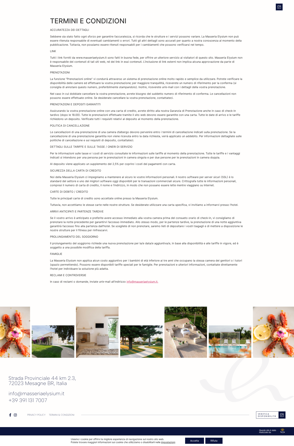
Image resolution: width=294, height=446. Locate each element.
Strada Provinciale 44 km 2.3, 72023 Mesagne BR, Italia (42, 380)
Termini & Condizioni (61, 414)
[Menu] (13, 4)
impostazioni (168, 442)
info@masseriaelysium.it (36, 393)
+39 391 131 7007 (28, 400)
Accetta (194, 440)
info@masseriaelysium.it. (142, 281)
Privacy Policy (36, 414)
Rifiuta (213, 440)
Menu (12, 11)
